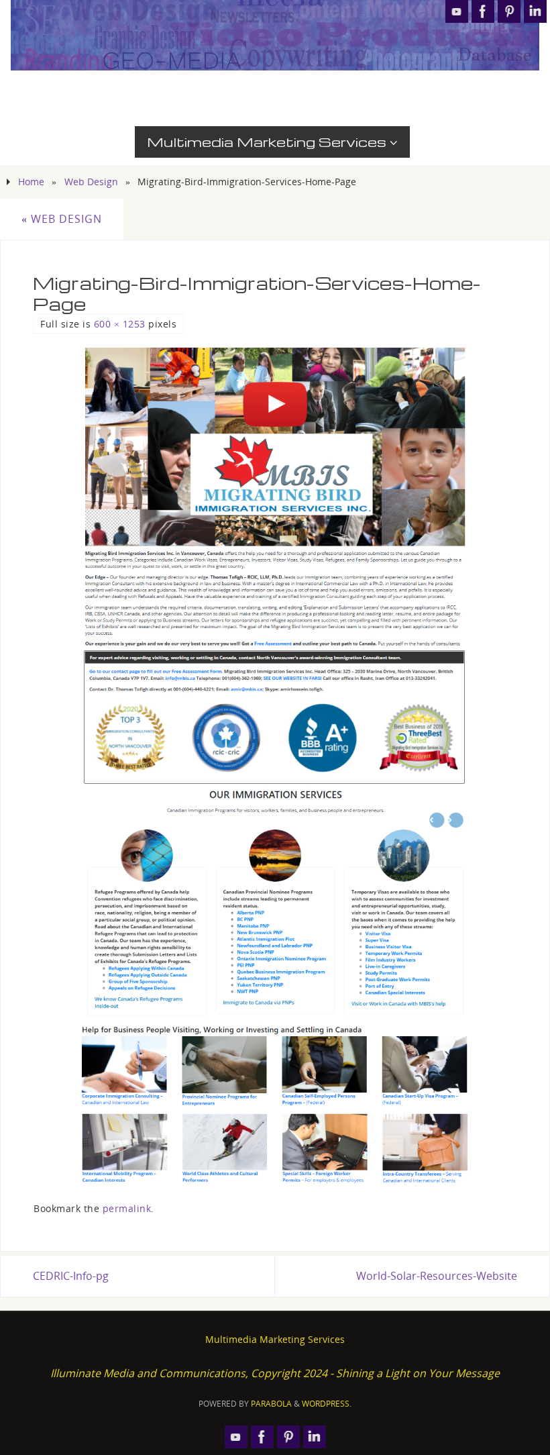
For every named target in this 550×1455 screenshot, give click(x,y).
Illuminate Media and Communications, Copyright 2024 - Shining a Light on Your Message (275, 1373)
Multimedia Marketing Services (275, 1339)
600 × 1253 (120, 323)
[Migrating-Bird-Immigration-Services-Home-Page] (275, 768)
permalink (127, 1208)
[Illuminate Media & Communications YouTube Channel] (456, 11)
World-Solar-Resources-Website (436, 1275)
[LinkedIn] (535, 11)
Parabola (271, 1403)
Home (31, 181)
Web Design (91, 181)
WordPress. (326, 1403)
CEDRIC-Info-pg (71, 1275)
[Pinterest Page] (509, 11)
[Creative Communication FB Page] (483, 11)
